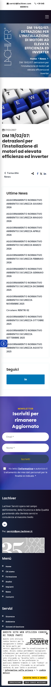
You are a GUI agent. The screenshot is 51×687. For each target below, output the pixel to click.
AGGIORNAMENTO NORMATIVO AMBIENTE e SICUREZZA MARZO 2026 (24, 245)
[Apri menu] (46, 17)
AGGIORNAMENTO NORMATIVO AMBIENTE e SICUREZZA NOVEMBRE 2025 (24, 300)
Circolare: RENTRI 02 (17, 310)
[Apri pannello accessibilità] (3, 343)
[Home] (2, 17)
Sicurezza (10, 616)
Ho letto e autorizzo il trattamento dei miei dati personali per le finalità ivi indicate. (25, 472)
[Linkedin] (4, 524)
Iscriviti (25, 459)
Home (33, 58)
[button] (37, 173)
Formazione (11, 576)
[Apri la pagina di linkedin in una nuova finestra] (26, 379)
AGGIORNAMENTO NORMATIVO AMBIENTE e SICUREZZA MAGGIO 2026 (24, 217)
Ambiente (10, 621)
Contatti (10, 597)
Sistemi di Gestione (15, 626)
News (43, 58)
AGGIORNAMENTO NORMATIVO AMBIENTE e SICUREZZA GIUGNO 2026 (24, 203)
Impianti (10, 586)
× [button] (47, 633)
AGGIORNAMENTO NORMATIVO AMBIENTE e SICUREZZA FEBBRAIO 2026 (24, 259)
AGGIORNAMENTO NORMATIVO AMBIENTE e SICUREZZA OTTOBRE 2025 (25, 320)
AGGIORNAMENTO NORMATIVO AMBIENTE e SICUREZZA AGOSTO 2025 (24, 348)
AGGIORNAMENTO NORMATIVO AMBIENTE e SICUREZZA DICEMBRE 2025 (25, 286)
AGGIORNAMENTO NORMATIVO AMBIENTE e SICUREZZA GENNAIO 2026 (24, 272)
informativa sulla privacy (19, 670)
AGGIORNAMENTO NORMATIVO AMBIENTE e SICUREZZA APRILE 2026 (24, 231)
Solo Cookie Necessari (35, 682)
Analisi (9, 581)
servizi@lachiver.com (20, 3)
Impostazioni (15, 682)
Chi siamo (10, 571)
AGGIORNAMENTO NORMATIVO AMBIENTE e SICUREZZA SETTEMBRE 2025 (24, 334)
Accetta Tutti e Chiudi (35, 678)
